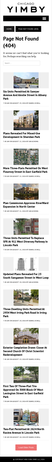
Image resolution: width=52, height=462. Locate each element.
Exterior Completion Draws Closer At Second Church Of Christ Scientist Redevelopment (25, 351)
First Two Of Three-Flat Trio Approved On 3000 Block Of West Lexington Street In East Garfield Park (23, 391)
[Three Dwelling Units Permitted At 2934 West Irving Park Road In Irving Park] (26, 304)
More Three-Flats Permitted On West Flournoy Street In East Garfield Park (25, 170)
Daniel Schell (34, 103)
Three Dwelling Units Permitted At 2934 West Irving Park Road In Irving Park (25, 312)
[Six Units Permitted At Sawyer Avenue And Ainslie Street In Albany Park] (26, 86)
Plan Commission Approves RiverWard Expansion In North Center (25, 204)
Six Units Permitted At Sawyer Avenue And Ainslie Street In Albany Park (24, 95)
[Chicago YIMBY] (26, 8)
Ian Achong (33, 141)
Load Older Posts (26, 447)
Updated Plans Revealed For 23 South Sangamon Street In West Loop (26, 275)
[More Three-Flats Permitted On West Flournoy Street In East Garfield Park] (26, 163)
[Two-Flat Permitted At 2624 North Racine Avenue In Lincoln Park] (26, 424)
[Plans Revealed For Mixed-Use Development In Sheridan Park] (26, 128)
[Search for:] (21, 62)
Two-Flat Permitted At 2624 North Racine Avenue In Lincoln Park (23, 430)
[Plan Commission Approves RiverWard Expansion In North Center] (26, 198)
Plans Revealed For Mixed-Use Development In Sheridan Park (21, 135)
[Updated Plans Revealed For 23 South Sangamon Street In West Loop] (26, 269)
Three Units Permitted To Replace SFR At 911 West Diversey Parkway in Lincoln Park (25, 241)
